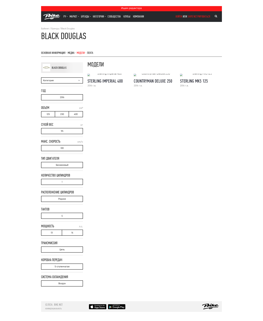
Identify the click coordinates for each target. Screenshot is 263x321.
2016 (62, 97)
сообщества (114, 16)
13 (52, 232)
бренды (85, 16)
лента (90, 53)
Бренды (55, 28)
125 (48, 114)
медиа (71, 53)
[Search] (216, 16)
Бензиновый (62, 165)
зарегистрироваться (199, 16)
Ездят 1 (60, 73)
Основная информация (53, 53)
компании (138, 16)
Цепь (62, 249)
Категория (48, 80)
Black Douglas (68, 28)
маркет (73, 16)
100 (62, 148)
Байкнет (45, 28)
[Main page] (51, 18)
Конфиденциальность (53, 308)
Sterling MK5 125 (194, 81)
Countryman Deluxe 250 (153, 81)
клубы (126, 16)
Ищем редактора (131, 8)
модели (81, 53)
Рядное (62, 199)
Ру (64, 16)
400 (76, 114)
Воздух (62, 283)
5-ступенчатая (62, 266)
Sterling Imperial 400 (105, 81)
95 (62, 131)
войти (179, 16)
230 (62, 114)
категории (98, 16)
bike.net (58, 304)
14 (72, 232)
